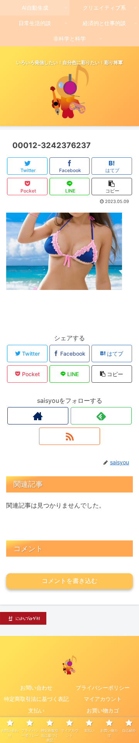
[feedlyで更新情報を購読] (101, 415)
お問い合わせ (36, 687)
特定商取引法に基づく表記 (36, 698)
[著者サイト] (37, 415)
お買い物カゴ (102, 710)
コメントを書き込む (69, 581)
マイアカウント (103, 698)
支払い (36, 710)
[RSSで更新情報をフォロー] (69, 436)
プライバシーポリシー (103, 687)
